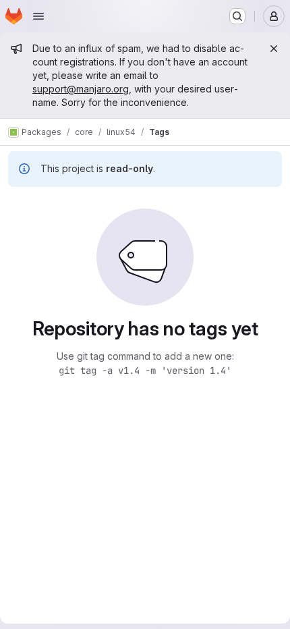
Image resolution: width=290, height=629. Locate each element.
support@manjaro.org (80, 88)
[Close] (274, 48)
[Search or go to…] (237, 16)
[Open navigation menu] (38, 16)
